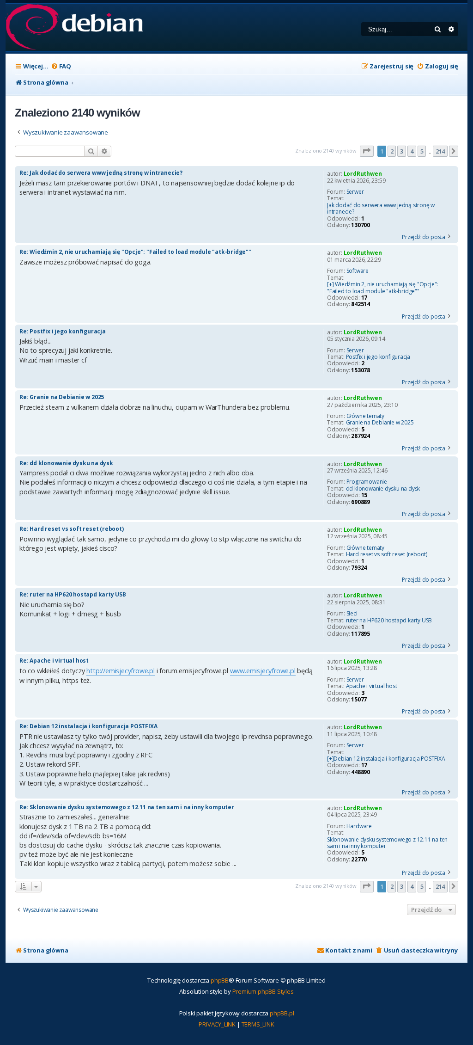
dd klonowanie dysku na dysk (383, 489)
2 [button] (392, 151)
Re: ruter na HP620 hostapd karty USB (72, 594)
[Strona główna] (74, 27)
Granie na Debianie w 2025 (380, 422)
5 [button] (422, 151)
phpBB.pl (282, 1013)
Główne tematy (365, 416)
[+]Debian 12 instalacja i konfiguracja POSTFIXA (386, 759)
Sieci (352, 613)
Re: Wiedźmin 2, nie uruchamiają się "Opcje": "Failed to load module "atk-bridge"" (135, 251)
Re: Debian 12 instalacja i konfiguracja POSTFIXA (88, 726)
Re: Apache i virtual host (54, 660)
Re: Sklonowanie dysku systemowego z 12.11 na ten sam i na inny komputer (126, 807)
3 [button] (401, 151)
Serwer (355, 192)
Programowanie (366, 482)
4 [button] (411, 151)
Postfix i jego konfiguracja (378, 357)
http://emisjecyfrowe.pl (120, 670)
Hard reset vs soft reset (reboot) (386, 554)
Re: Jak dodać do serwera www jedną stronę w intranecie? (100, 172)
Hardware (359, 826)
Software (357, 271)
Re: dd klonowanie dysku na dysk (66, 463)
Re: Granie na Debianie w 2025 (61, 396)
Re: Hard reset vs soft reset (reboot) (71, 528)
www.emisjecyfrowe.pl (263, 670)
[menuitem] (61, 66)
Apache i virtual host (371, 686)
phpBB (220, 980)
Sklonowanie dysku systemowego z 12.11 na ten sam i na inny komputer (387, 843)
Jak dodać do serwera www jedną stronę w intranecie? (381, 208)
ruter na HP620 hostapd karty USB (389, 620)
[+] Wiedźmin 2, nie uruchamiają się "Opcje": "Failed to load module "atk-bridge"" (382, 288)
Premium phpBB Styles (263, 991)
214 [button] (440, 151)
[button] (367, 151)
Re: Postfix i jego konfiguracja (62, 331)
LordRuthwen (363, 174)
